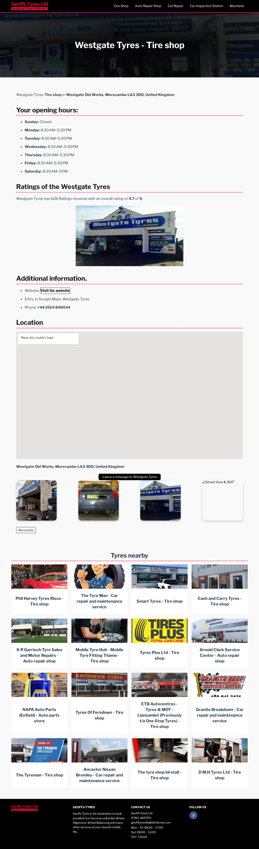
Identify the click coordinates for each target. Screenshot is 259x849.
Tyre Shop (121, 6)
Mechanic (237, 6)
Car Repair (175, 6)
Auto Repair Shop (148, 6)
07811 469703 (141, 817)
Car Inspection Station (206, 6)
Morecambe (26, 530)
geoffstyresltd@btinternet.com (151, 822)
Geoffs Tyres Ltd (141, 813)
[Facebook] (193, 815)
